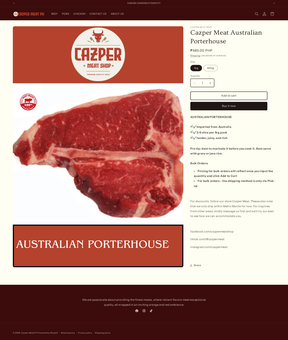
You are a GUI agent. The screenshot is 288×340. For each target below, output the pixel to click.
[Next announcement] (274, 3)
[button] (256, 14)
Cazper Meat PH (29, 333)
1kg (196, 68)
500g (210, 68)
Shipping (195, 55)
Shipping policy (102, 333)
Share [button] (197, 265)
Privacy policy (85, 333)
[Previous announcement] (14, 3)
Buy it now (229, 106)
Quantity (195, 76)
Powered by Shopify (48, 333)
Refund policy (68, 333)
